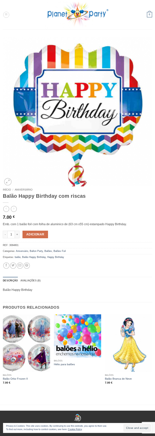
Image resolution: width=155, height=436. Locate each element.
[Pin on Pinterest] (27, 265)
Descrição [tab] (10, 280)
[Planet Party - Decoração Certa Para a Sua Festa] (77, 14)
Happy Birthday (55, 257)
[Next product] (6, 209)
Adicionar (35, 234)
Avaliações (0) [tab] (30, 280)
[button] (6, 15)
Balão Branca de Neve (118, 378)
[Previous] (3, 352)
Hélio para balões (64, 364)
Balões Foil (59, 251)
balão (18, 257)
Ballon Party (36, 251)
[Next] (152, 352)
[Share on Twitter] (13, 265)
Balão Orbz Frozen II (15, 378)
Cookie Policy (75, 429)
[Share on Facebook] (6, 265)
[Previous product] (14, 209)
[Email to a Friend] (20, 265)
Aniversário (24, 189)
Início (7, 189)
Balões (48, 251)
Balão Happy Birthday (34, 257)
